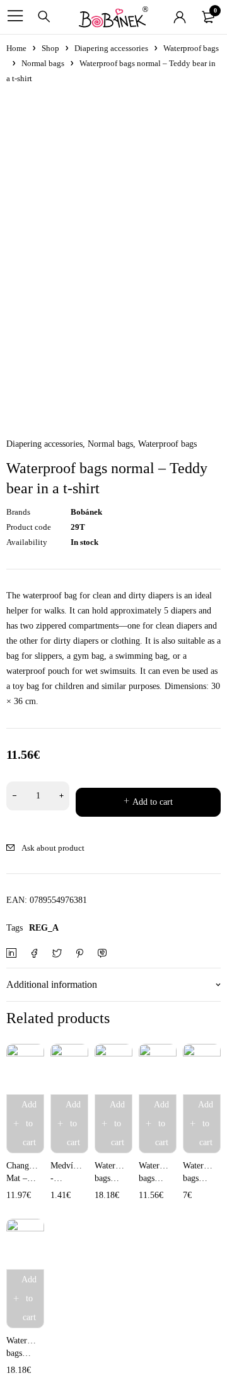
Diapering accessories (111, 48)
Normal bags (42, 63)
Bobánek (86, 512)
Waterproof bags (191, 48)
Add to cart (152, 802)
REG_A (44, 927)
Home (16, 48)
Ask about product (52, 848)
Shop (50, 48)
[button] (25, 1123)
